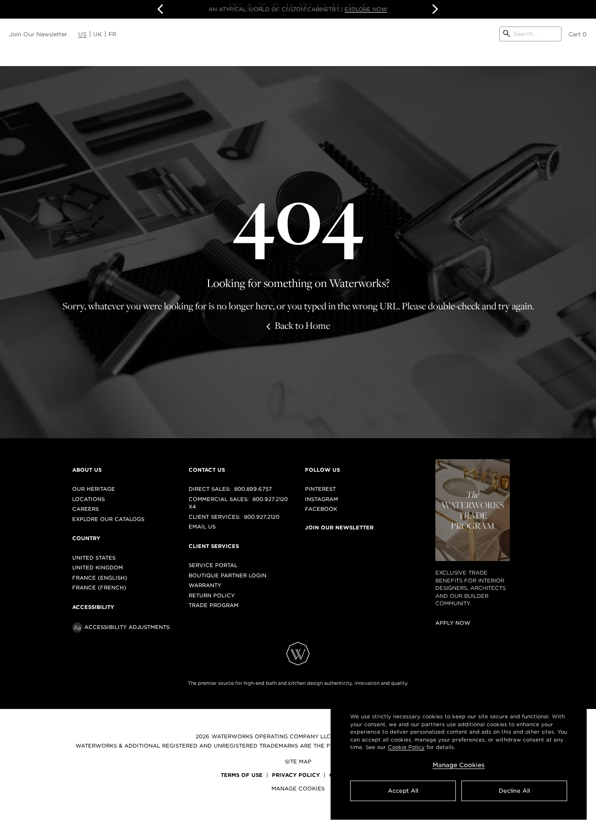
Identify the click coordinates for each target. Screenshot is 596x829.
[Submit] (506, 34)
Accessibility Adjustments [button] (126, 627)
